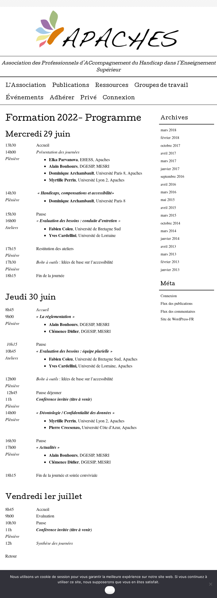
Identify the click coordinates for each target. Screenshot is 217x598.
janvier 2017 (170, 168)
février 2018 (170, 137)
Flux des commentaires (178, 311)
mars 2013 (168, 253)
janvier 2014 (170, 238)
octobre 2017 (170, 145)
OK (109, 590)
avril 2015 (168, 207)
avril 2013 (168, 246)
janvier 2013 (170, 269)
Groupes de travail (161, 85)
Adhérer (61, 98)
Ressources (111, 85)
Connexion (119, 98)
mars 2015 (168, 215)
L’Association (26, 85)
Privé (88, 98)
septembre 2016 (172, 176)
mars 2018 (168, 129)
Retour (11, 556)
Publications (70, 85)
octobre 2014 (170, 223)
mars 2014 (168, 230)
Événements (24, 98)
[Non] (210, 584)
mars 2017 (168, 160)
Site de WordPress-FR (177, 318)
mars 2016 (168, 191)
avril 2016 (168, 184)
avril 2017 (168, 153)
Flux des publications (176, 303)
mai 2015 (168, 199)
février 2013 (170, 261)
